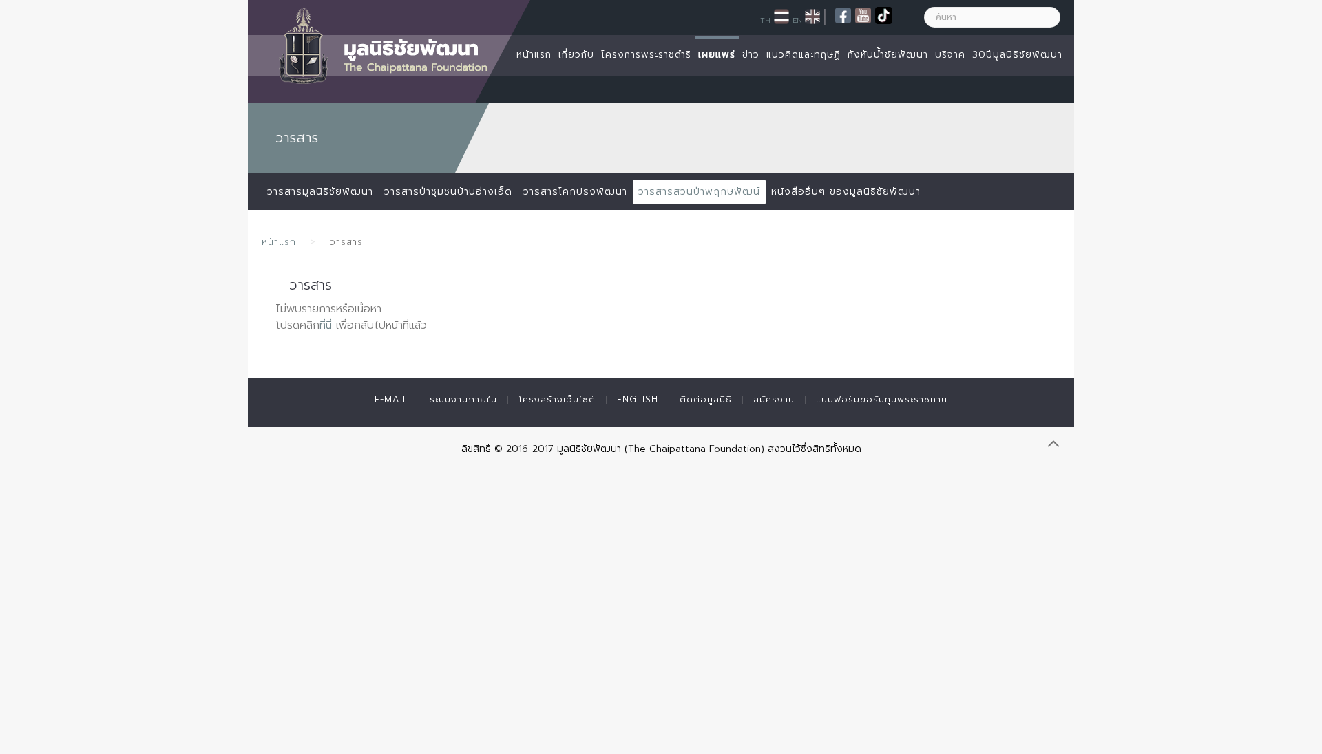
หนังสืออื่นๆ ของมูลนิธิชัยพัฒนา (846, 191)
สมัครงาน (774, 399)
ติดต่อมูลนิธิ (706, 399)
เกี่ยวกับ (576, 54)
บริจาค (950, 54)
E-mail (391, 399)
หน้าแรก (534, 54)
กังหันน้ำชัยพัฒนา (888, 54)
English (637, 399)
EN (797, 19)
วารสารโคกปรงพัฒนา (575, 191)
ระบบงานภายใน (463, 399)
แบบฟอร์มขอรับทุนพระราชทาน (881, 399)
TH (765, 19)
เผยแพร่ (716, 54)
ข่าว (750, 54)
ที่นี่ (325, 325)
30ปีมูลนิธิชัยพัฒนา (1017, 54)
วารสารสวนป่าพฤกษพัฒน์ (699, 191)
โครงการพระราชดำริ (646, 54)
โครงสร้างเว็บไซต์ (557, 399)
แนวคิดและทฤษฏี (803, 54)
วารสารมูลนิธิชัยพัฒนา (320, 191)
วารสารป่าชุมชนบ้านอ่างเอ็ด (448, 191)
